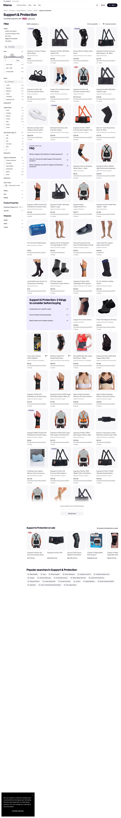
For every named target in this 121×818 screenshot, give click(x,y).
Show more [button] (72, 513)
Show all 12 (7, 153)
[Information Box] (38, 24)
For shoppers (7, 1)
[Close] (32, 795)
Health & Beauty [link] (21, 10)
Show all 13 (7, 178)
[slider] (5, 57)
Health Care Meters (11, 31)
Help (39, 5)
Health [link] (30, 10)
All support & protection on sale (107, 528)
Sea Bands (8, 41)
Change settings (18, 811)
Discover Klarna (21, 5)
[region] (18, 804)
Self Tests (8, 36)
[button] (103, 5)
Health (6, 28)
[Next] (115, 545)
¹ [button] (35, 60)
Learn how (31, 19)
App (34, 5)
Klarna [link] (5, 10)
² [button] (59, 60)
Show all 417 (7, 103)
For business (15, 1)
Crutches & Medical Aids (12, 33)
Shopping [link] (12, 10)
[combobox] (93, 24)
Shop (29, 5)
